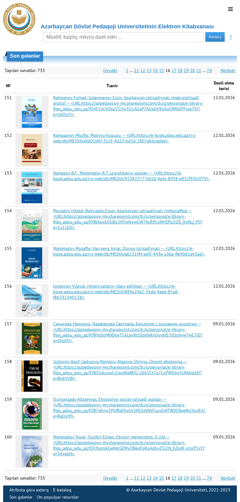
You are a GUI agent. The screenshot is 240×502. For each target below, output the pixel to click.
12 (142, 70)
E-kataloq (62, 490)
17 (174, 70)
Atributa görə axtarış (29, 490)
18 (180, 70)
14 (155, 70)
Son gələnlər (20, 497)
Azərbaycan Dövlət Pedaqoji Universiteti (169, 490)
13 (149, 70)
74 (209, 70)
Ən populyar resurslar (58, 497)
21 (198, 70)
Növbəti (228, 70)
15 (161, 70)
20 (192, 70)
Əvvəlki (110, 70)
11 (136, 70)
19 (186, 70)
